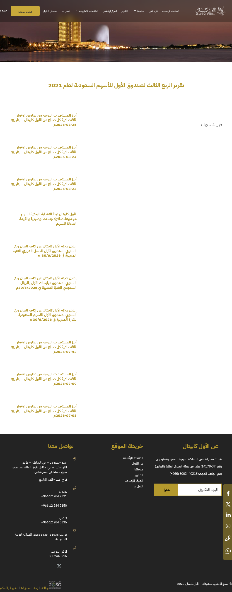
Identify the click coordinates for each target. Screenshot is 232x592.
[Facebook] (39, 566)
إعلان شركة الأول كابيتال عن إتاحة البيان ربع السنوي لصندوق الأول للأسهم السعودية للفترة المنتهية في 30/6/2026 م (45, 315)
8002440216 (58, 556)
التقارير (139, 475)
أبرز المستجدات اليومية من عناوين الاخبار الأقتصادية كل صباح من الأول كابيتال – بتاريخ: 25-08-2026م (44, 120)
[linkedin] (227, 515)
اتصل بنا (138, 486)
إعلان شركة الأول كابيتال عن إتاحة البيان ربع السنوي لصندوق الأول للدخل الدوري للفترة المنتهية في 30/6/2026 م (45, 251)
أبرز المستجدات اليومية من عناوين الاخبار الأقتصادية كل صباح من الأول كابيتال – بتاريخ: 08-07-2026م (44, 411)
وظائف (44, 588)
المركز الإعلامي (133, 480)
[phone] (227, 538)
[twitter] (227, 504)
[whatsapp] (227, 551)
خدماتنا (138, 469)
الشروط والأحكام (9, 588)
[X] (59, 566)
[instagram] (227, 526)
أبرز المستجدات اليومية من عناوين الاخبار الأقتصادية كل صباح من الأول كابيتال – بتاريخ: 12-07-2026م (44, 347)
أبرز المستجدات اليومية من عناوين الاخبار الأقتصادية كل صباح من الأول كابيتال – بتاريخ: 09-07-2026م (44, 378)
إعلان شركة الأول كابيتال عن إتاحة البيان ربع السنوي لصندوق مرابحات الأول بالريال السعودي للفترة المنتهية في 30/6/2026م (45, 283)
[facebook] (227, 493)
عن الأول (137, 463)
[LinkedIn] (49, 566)
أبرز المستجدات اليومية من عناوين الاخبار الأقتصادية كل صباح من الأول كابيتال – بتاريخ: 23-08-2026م (44, 184)
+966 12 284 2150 (54, 505)
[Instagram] (29, 566)
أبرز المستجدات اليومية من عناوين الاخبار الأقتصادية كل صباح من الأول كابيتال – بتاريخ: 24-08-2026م (44, 152)
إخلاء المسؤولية (29, 588)
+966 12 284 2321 (54, 496)
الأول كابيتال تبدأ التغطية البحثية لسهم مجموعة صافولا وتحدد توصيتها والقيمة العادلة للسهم (48, 218)
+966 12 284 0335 (54, 522)
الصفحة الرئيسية (133, 458)
